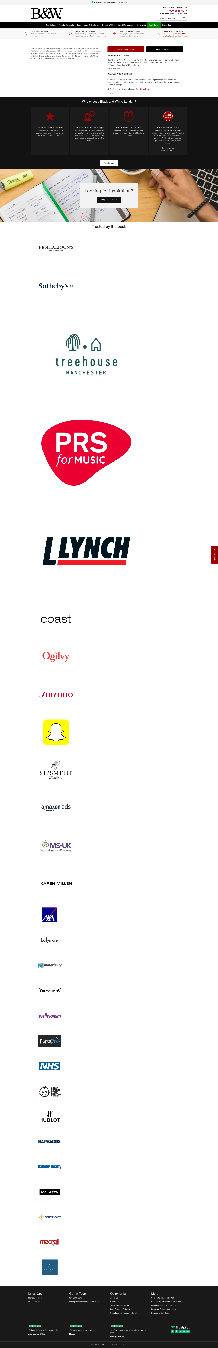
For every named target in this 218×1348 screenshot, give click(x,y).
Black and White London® (104, 1345)
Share (113, 93)
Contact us (115, 1301)
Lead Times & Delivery (120, 1309)
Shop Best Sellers (109, 199)
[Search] (171, 18)
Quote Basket (214, 555)
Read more (109, 163)
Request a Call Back (160, 1313)
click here (169, 36)
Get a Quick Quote (125, 49)
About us (114, 1298)
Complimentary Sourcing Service (124, 1313)
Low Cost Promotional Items (163, 1309)
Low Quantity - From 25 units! (164, 1305)
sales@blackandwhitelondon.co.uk (84, 1301)
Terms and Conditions (119, 1305)
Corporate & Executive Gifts (163, 1298)
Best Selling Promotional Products (166, 1301)
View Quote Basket (164, 49)
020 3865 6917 (180, 34)
